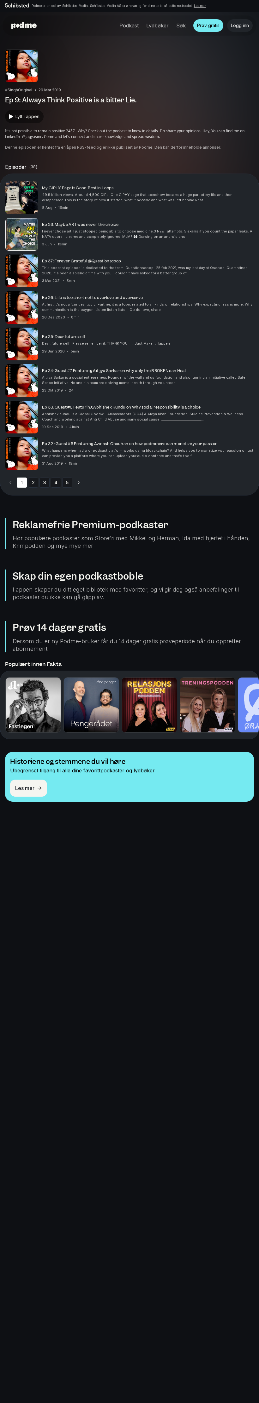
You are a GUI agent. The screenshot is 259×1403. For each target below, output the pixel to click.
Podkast (129, 25)
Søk (181, 25)
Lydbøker (157, 25)
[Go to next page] (79, 483)
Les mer (200, 6)
